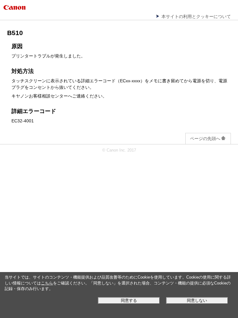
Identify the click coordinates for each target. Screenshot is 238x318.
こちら (47, 283)
